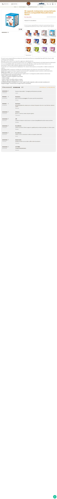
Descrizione (28, 55)
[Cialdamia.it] (28, 4)
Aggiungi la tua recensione (47, 87)
